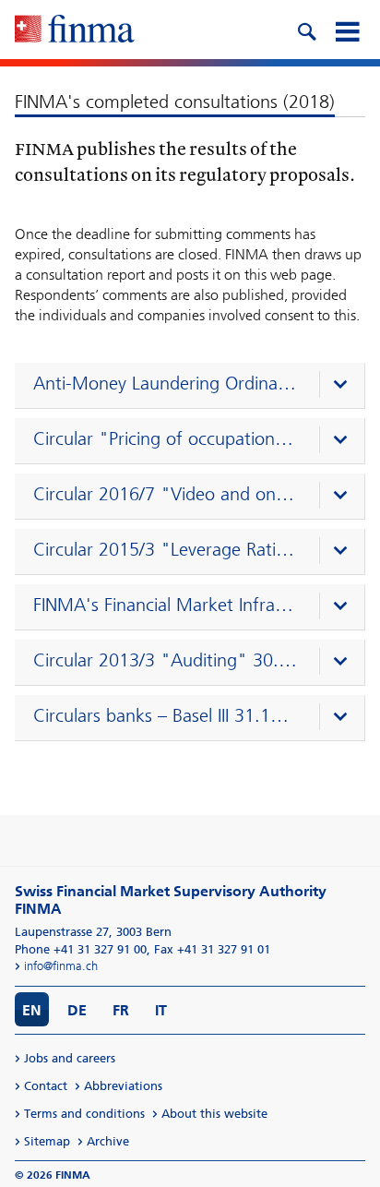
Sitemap (47, 1141)
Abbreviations (123, 1086)
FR (121, 1010)
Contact (45, 1086)
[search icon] (306, 29)
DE (77, 1010)
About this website (214, 1114)
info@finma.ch (61, 966)
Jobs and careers (69, 1058)
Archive (108, 1141)
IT (161, 1010)
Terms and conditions (84, 1114)
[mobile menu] (346, 29)
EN (32, 1010)
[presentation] (194, 386)
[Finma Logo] (75, 30)
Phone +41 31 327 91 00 (81, 949)
